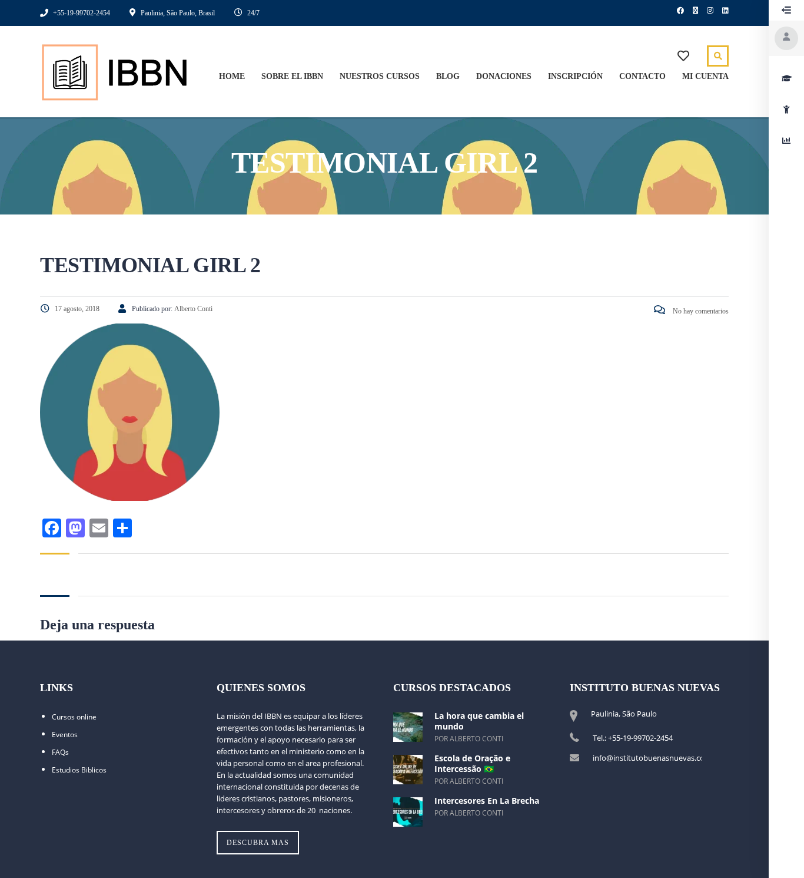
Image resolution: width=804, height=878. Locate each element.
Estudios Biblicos (79, 770)
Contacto (642, 76)
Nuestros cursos (380, 76)
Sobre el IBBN (292, 76)
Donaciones (503, 76)
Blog (448, 76)
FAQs (60, 752)
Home (232, 76)
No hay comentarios (700, 311)
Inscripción (575, 76)
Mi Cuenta (705, 76)
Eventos (65, 735)
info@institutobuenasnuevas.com (652, 757)
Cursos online (74, 717)
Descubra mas (258, 843)
